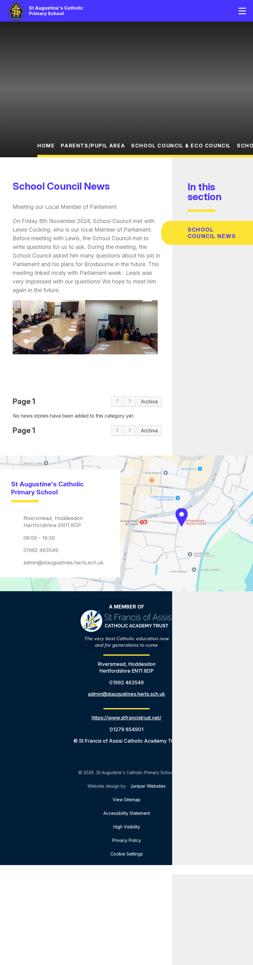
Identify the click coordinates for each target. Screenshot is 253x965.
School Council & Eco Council (181, 145)
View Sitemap (126, 799)
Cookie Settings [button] (126, 853)
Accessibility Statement (126, 813)
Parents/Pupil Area (93, 145)
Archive (149, 401)
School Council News (212, 232)
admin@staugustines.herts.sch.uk (63, 562)
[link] (117, 401)
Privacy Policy (126, 840)
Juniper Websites (148, 786)
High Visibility (126, 826)
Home (46, 145)
